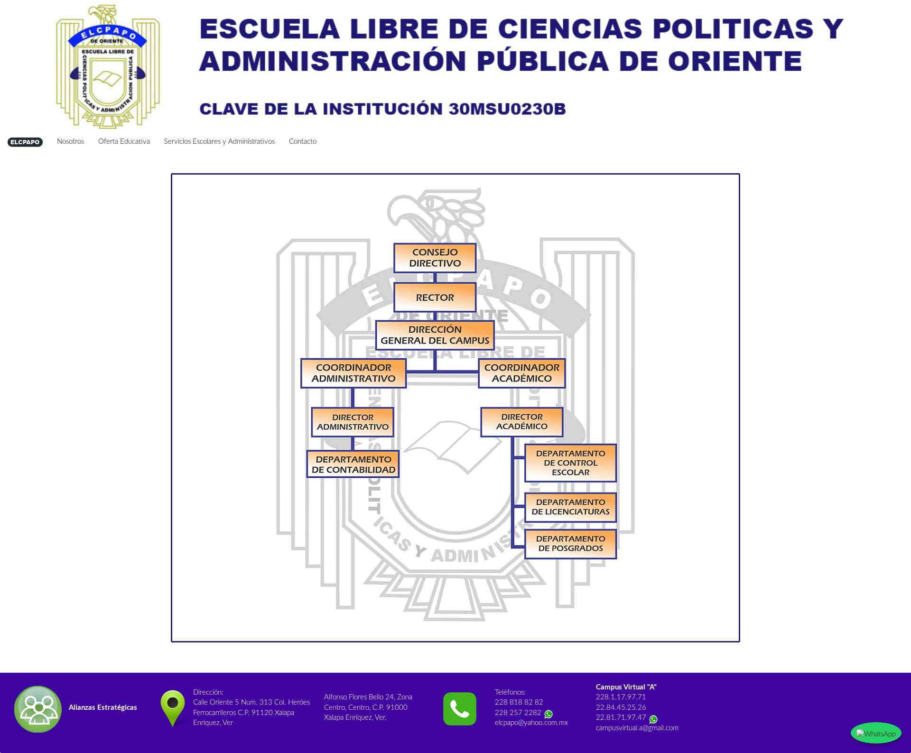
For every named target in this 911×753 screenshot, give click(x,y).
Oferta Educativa (124, 141)
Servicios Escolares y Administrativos (219, 141)
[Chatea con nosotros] (876, 733)
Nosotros (70, 141)
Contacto (302, 141)
